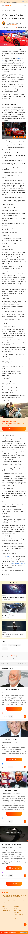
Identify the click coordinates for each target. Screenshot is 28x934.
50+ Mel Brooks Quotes (9, 740)
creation (19, 58)
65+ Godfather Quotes (9, 790)
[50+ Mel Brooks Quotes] (14, 729)
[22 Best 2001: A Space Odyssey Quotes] (14, 589)
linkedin (3, 926)
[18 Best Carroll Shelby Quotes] (14, 834)
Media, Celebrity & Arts (14, 645)
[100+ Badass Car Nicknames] (14, 610)
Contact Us (4, 908)
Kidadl (3, 11)
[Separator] (25, 924)
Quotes (4, 595)
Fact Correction (23, 663)
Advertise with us (6, 910)
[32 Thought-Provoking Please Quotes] (14, 628)
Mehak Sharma (7, 793)
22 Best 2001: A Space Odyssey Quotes (13, 597)
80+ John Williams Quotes (10, 689)
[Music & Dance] (2, 713)
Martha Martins (7, 692)
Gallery (5, 44)
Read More (24, 1)
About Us (16, 908)
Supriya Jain (15, 21)
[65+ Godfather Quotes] (14, 779)
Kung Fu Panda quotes (18, 563)
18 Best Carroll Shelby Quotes (12, 845)
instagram (4, 924)
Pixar (3, 60)
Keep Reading (15, 709)
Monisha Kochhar (13, 24)
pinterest (4, 922)
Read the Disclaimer (7, 663)
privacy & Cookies (18, 922)
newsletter (16, 912)
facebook (4, 920)
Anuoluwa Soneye (7, 847)
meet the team (17, 910)
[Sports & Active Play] (2, 872)
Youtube (3, 927)
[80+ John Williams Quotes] (14, 678)
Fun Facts (7, 10)
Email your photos (14, 429)
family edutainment (18, 914)
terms (15, 920)
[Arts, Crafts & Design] (2, 764)
